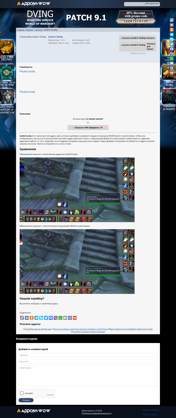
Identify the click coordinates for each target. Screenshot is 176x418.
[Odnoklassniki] (171, 29)
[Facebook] (171, 48)
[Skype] (171, 39)
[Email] (171, 63)
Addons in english (151, 409)
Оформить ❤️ (96, 127)
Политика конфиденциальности (96, 413)
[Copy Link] (171, 20)
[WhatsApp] (171, 58)
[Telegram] (171, 34)
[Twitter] (171, 44)
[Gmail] (171, 72)
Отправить (26, 400)
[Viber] (171, 53)
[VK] (171, 25)
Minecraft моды (150, 414)
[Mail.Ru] (171, 68)
